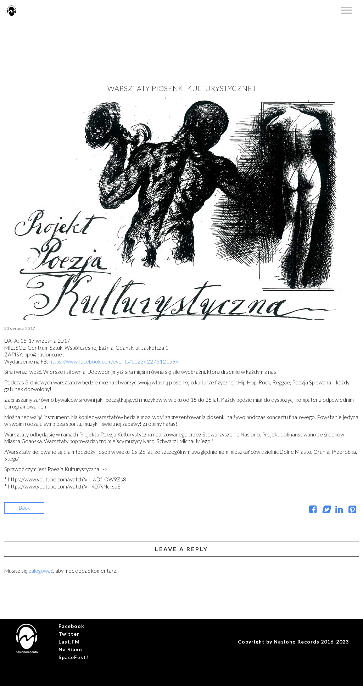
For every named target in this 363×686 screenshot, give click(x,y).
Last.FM (69, 642)
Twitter (68, 634)
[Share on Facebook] (312, 510)
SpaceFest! (73, 657)
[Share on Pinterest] (352, 510)
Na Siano (70, 649)
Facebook (71, 626)
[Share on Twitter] (326, 510)
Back (24, 507)
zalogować (41, 570)
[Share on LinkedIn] (339, 510)
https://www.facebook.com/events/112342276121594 (114, 361)
